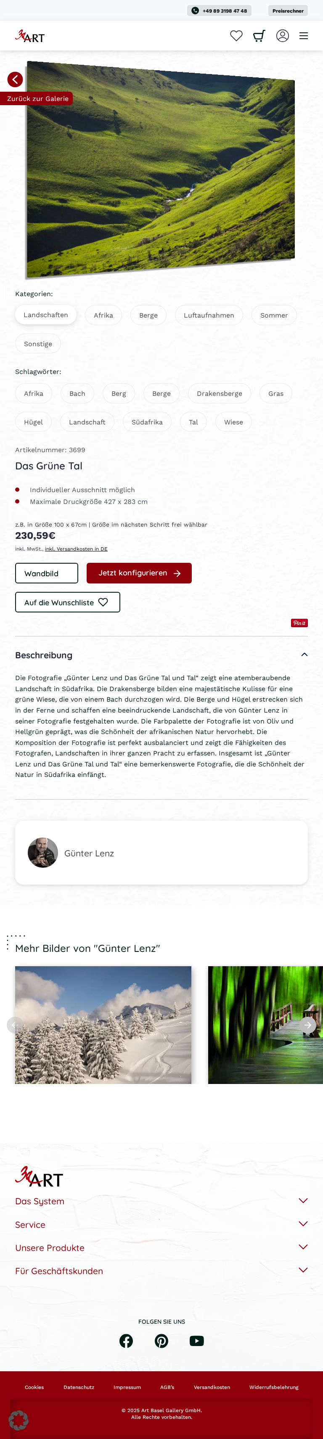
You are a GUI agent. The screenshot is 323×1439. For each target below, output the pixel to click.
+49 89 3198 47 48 (225, 10)
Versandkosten (212, 1387)
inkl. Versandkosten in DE (76, 548)
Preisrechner (288, 10)
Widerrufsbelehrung (273, 1387)
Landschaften (46, 314)
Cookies (34, 1387)
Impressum (127, 1387)
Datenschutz (79, 1387)
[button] (18, 1420)
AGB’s (167, 1387)
